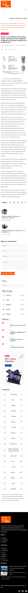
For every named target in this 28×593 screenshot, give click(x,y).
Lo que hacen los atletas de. (17, 347)
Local (11, 323)
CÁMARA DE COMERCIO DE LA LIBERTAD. (18, 333)
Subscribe (22, 309)
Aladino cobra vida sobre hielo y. (17, 325)
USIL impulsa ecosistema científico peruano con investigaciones (13, 231)
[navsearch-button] (2, 13)
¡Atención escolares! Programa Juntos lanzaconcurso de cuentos (11, 217)
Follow (22, 295)
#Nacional (5, 33)
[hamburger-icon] (25, 10)
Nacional (12, 330)
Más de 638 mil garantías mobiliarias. (16, 340)
